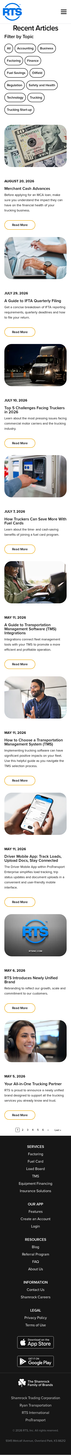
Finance (33, 61)
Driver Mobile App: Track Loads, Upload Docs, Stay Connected (33, 858)
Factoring (14, 61)
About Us (35, 1269)
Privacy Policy (35, 1318)
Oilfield (37, 73)
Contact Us (35, 1290)
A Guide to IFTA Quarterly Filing (32, 300)
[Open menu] (63, 11)
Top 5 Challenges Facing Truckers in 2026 (34, 410)
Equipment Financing (35, 1183)
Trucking (36, 97)
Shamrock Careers (35, 1297)
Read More (20, 225)
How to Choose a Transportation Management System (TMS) (33, 742)
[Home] (12, 12)
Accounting (25, 48)
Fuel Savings (16, 73)
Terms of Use (35, 1325)
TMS (35, 1176)
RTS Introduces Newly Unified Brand (31, 980)
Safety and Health (42, 85)
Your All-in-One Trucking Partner (33, 1084)
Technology (15, 97)
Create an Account (35, 1219)
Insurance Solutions (35, 1191)
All (9, 48)
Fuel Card (36, 1161)
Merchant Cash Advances (27, 188)
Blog (35, 1247)
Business (46, 48)
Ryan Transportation (36, 1405)
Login (35, 1226)
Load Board (35, 1169)
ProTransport (35, 1420)
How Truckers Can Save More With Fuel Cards (35, 521)
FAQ (35, 1262)
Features (36, 1211)
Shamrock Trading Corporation (35, 1398)
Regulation (14, 85)
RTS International (35, 1413)
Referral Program (35, 1254)
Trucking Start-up (19, 110)
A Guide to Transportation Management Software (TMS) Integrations (30, 629)
